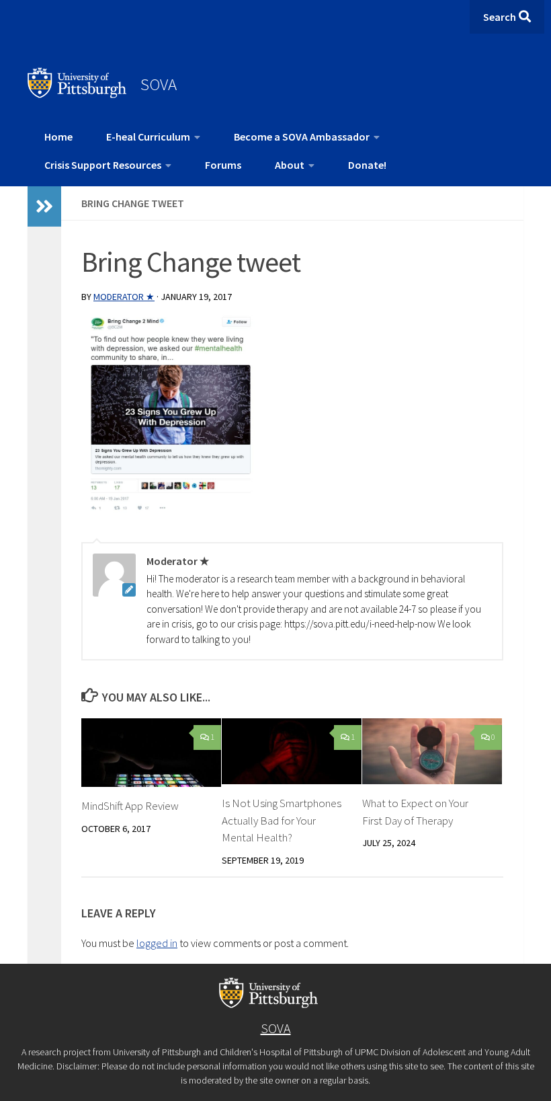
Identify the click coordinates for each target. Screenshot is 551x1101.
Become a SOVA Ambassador (302, 136)
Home (58, 136)
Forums (223, 165)
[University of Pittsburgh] (77, 94)
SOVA (158, 84)
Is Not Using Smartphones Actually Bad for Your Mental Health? (281, 820)
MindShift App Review (130, 805)
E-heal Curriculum (148, 136)
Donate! (367, 165)
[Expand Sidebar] (44, 206)
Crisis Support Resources (102, 165)
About (289, 165)
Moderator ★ (124, 297)
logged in (156, 943)
